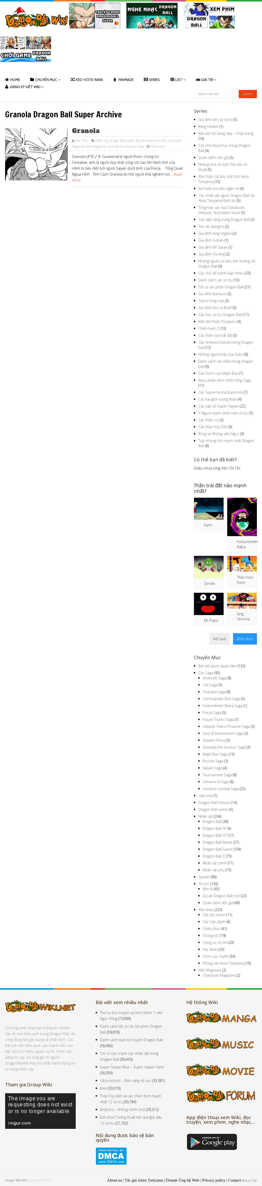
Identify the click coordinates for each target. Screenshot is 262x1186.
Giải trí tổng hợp (211, 300)
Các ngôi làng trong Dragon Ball (224, 219)
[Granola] (36, 154)
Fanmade (126, 79)
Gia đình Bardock (212, 293)
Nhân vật (101, 140)
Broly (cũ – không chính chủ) (122, 1109)
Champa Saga (214, 691)
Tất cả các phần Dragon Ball (221, 286)
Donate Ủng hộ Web (182, 1180)
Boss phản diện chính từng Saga (224, 380)
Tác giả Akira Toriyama (144, 1180)
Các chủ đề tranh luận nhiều (221, 273)
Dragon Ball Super (121, 140)
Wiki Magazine (96, 146)
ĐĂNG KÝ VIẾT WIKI (25, 87)
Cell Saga (210, 684)
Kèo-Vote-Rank (89, 79)
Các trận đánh (214, 921)
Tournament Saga (217, 774)
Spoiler (204, 876)
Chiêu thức (211, 928)
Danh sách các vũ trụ (215, 280)
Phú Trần (81, 140)
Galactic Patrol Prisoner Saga (226, 726)
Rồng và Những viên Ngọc (218, 433)
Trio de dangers (211, 226)
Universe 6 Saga (216, 781)
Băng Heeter (208, 126)
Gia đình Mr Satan (212, 247)
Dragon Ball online (213, 809)
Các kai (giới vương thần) (217, 399)
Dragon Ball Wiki (16, 1180)
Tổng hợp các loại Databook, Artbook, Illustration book (221, 210)
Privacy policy (213, 1180)
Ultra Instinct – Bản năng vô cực (125, 1080)
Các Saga (205, 672)
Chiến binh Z (208, 328)
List (178, 79)
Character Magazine (219, 975)
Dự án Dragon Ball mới (221, 895)
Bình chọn (245, 638)
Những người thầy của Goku (220, 354)
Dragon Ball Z (214, 856)
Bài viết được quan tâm (151, 140)
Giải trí (207, 79)
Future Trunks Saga (218, 719)
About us (114, 1180)
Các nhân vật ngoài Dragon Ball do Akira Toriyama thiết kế (226, 198)
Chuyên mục (46, 79)
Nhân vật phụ (213, 869)
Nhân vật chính (215, 863)
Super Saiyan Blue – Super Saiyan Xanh (132, 1067)
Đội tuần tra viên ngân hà (218, 188)
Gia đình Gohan (211, 240)
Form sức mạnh (215, 956)
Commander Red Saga (221, 698)
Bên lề (208, 888)
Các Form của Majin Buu (218, 373)
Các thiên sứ (208, 419)
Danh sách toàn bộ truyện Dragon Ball (131, 1039)
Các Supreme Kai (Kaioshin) (220, 392)
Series (154, 79)
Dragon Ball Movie (217, 842)
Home (15, 79)
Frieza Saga (212, 712)
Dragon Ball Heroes (214, 802)
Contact (234, 1180)
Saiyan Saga (212, 767)
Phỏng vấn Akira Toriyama (223, 963)
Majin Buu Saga (215, 754)
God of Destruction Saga (223, 733)
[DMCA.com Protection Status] (111, 1163)
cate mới (205, 795)
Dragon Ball (212, 821)
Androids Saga (214, 678)
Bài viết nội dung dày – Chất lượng (225, 133)
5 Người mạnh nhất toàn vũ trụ (223, 413)
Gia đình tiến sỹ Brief (215, 307)
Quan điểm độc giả (213, 157)
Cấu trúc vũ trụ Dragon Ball (220, 314)
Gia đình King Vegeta (215, 233)
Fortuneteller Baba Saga (222, 705)
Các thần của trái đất (215, 335)
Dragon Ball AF (214, 828)
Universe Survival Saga (221, 788)
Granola (86, 131)
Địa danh (210, 949)
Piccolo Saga (213, 761)
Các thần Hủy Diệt (212, 426)
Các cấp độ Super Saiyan (218, 406)
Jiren (103, 1088)
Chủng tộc (211, 935)
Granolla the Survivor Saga (126, 146)
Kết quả (219, 638)
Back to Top (249, 1180)
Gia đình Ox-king (211, 254)
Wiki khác (205, 909)
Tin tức (203, 883)
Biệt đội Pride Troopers (217, 321)
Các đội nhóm (214, 914)
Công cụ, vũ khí (215, 942)
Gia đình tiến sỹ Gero (215, 119)
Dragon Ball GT (215, 835)
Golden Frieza (214, 740)
